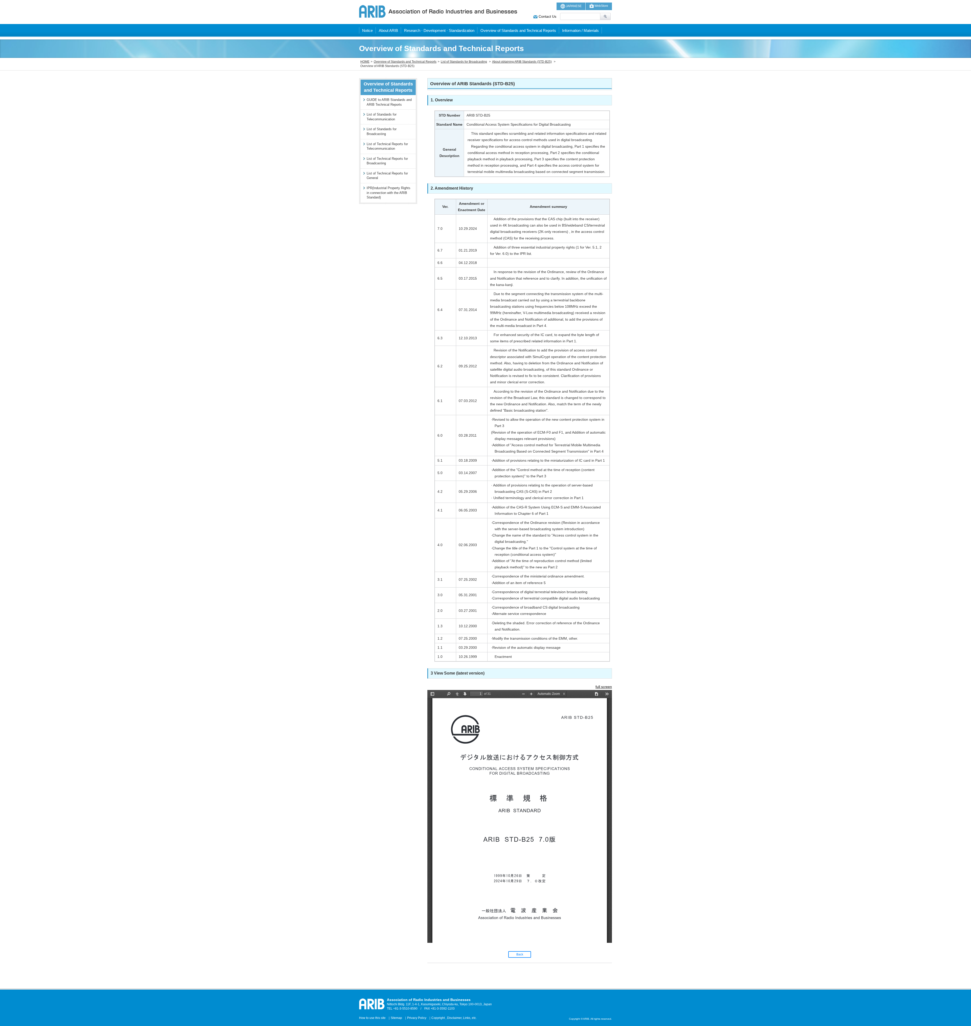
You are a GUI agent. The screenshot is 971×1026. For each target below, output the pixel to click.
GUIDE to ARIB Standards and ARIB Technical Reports (389, 102)
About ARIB (388, 30)
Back (519, 954)
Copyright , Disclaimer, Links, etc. (454, 1018)
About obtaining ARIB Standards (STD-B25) (522, 61)
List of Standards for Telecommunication (381, 117)
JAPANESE (573, 6)
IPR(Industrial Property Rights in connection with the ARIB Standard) (388, 192)
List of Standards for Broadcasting (464, 61)
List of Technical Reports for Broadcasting (387, 161)
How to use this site (372, 1018)
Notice (367, 30)
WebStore (601, 6)
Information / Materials (580, 30)
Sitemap (396, 1018)
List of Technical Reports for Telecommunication (387, 146)
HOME (364, 61)
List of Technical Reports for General (387, 175)
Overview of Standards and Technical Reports (518, 30)
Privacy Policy (416, 1018)
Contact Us (547, 16)
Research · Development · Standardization (439, 30)
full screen (603, 687)
